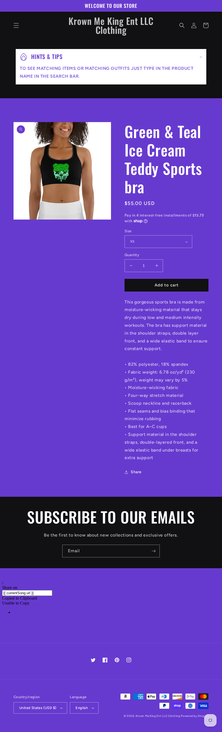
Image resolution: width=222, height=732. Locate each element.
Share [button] (136, 472)
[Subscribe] (153, 551)
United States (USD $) (37, 708)
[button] (16, 25)
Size (128, 231)
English (82, 708)
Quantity (132, 255)
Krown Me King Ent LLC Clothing (158, 716)
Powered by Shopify (194, 716)
